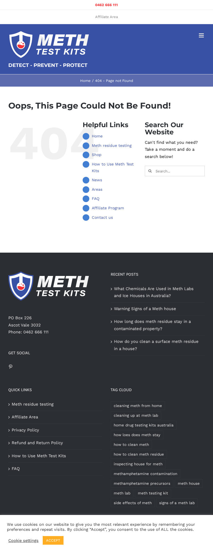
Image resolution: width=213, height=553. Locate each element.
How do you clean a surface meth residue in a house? (156, 345)
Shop (97, 154)
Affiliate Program (108, 208)
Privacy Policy (25, 430)
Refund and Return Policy (37, 442)
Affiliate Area (25, 416)
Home (97, 136)
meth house (189, 483)
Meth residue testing (111, 145)
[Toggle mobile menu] (202, 35)
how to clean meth (131, 444)
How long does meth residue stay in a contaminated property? (152, 325)
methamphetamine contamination (145, 473)
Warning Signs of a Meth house (145, 308)
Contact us (102, 217)
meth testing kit (153, 493)
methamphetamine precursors (142, 483)
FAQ (95, 198)
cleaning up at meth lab (136, 415)
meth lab (122, 493)
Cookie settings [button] (23, 540)
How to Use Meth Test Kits (39, 455)
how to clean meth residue (139, 454)
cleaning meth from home (138, 405)
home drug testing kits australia (144, 425)
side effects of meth (133, 503)
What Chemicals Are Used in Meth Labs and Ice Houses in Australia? (154, 292)
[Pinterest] (10, 367)
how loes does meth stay (137, 435)
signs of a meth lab (177, 503)
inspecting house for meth (138, 464)
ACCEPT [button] (53, 540)
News (97, 180)
